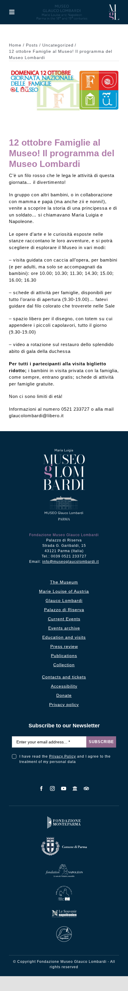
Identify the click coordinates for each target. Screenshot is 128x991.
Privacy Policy (62, 756)
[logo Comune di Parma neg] (64, 838)
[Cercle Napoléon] (64, 927)
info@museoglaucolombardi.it (70, 562)
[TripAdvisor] (86, 788)
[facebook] (41, 788)
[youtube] (64, 788)
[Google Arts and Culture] (75, 788)
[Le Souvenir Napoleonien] (64, 910)
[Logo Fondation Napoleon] (64, 865)
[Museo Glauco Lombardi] (114, 6)
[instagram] (52, 788)
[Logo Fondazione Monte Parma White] (64, 817)
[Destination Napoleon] (64, 887)
